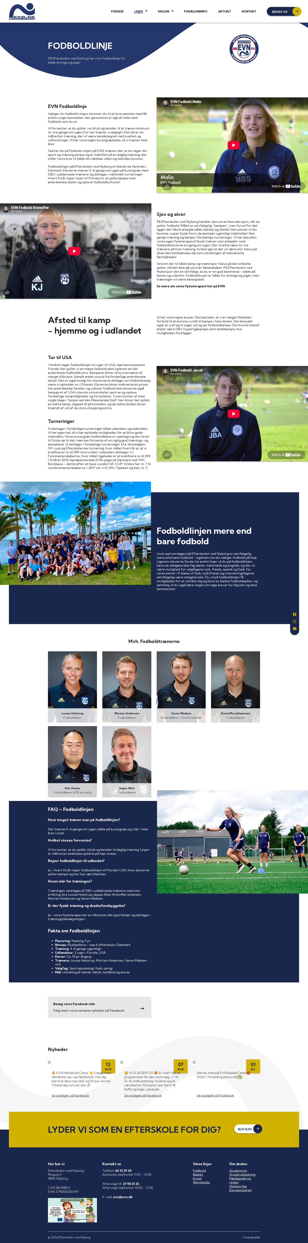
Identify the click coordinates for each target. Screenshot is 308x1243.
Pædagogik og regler (240, 1180)
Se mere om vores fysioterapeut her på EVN (191, 286)
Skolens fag (238, 1186)
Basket (198, 1174)
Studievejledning (242, 1174)
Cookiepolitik (251, 1237)
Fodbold (199, 1171)
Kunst (197, 1178)
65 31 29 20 (123, 1171)
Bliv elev (245, 1129)
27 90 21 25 (131, 1184)
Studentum (238, 1171)
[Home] (22, 11)
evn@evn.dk (123, 1197)
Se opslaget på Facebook (70, 1095)
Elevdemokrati (240, 1190)
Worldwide (201, 1182)
